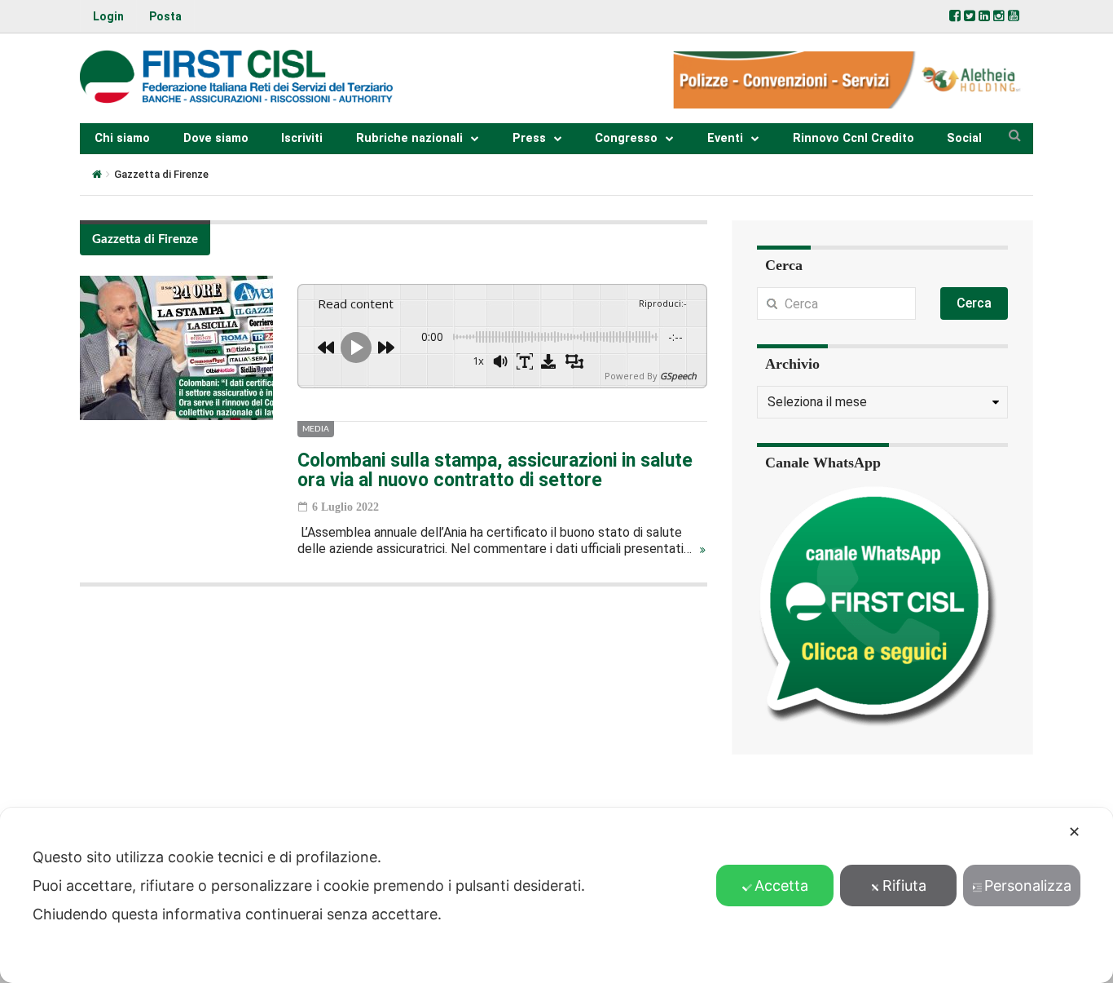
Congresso (626, 138)
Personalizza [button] (1027, 885)
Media (315, 429)
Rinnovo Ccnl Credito (853, 138)
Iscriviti (302, 138)
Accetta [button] (781, 885)
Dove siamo (216, 138)
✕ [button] (1074, 831)
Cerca (974, 303)
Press (529, 138)
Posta (165, 16)
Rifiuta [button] (904, 885)
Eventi (725, 138)
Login (108, 16)
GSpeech (678, 375)
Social (964, 138)
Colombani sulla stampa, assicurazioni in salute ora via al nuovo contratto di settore (495, 470)
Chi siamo (122, 138)
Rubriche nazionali (409, 138)
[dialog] (556, 895)
